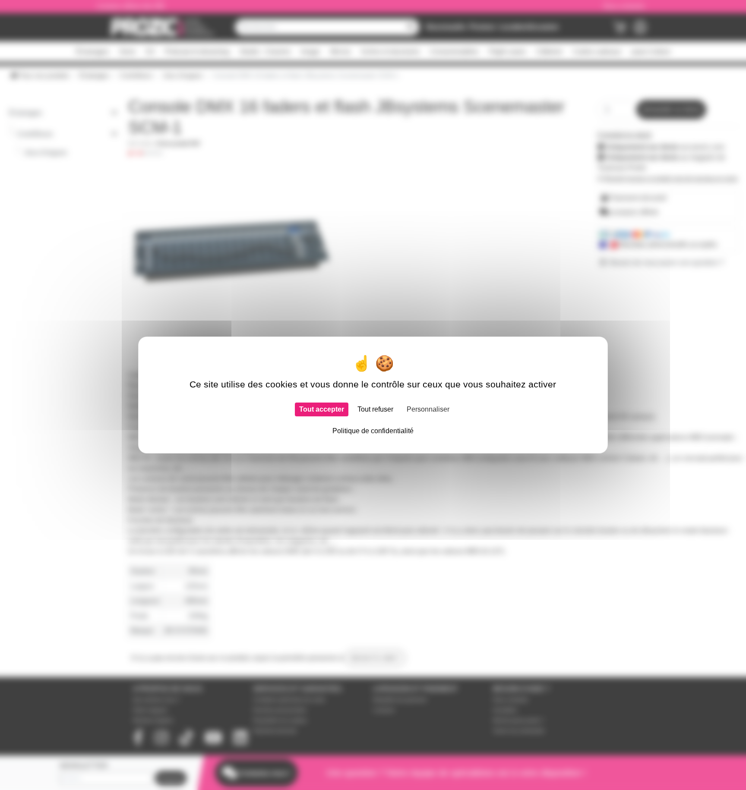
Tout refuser (375, 409)
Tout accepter (321, 409)
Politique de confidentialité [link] (373, 430)
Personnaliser (428, 409)
